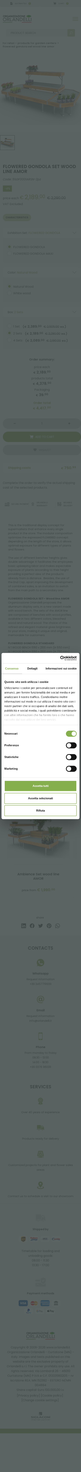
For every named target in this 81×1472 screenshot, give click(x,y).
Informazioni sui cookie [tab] (61, 668)
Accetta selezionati (40, 798)
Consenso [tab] (12, 668)
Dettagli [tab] (32, 668)
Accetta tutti (41, 785)
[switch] (71, 745)
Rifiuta (40, 810)
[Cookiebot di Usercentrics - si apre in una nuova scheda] (60, 658)
